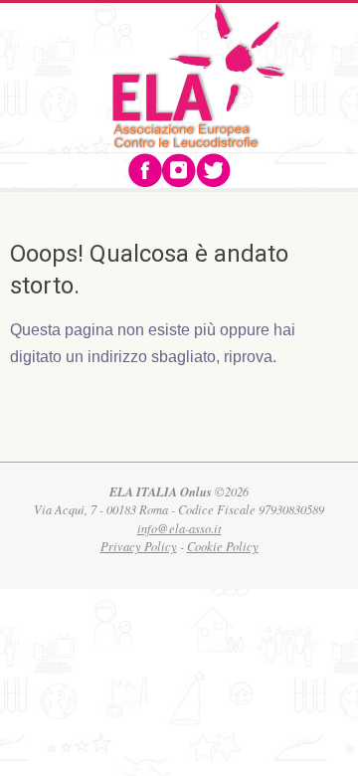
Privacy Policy (138, 546)
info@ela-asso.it (179, 528)
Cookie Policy (223, 546)
